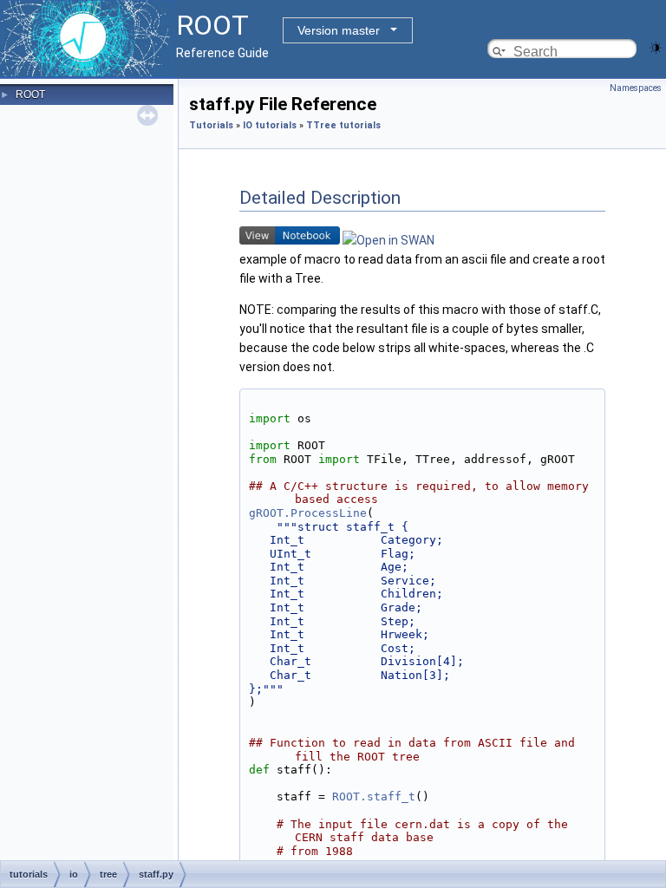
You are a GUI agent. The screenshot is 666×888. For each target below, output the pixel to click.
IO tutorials (270, 125)
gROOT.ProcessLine (308, 512)
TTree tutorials (343, 125)
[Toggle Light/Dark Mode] (656, 46)
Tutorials (211, 125)
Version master (338, 30)
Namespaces (636, 88)
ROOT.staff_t (373, 796)
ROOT (30, 94)
